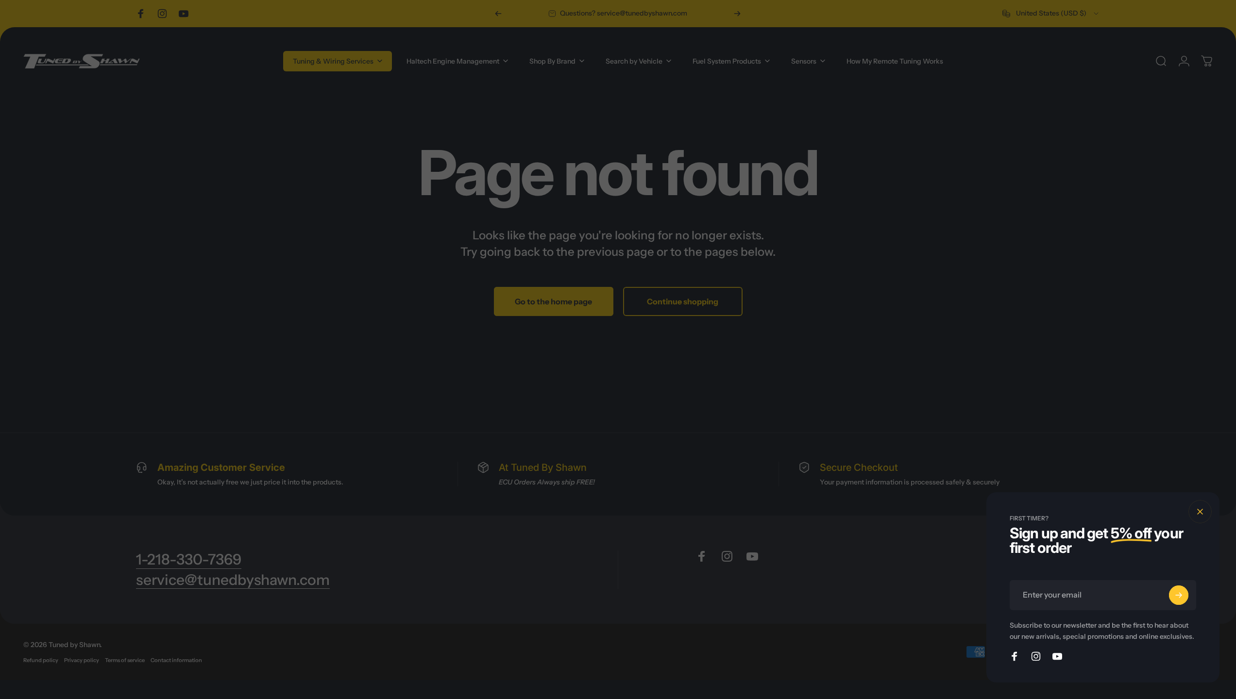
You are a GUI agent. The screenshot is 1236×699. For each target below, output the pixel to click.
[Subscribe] (1178, 595)
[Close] (1200, 511)
